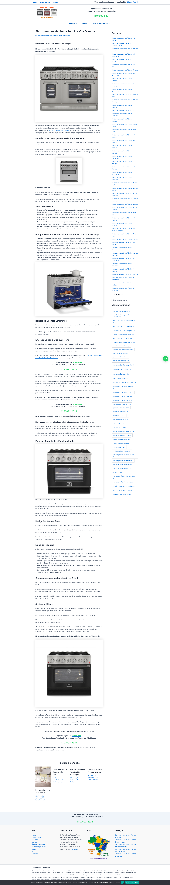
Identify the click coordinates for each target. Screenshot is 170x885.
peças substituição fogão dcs (122, 396)
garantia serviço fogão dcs (120, 357)
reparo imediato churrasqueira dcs (124, 431)
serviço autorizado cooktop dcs (122, 451)
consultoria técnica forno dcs (121, 346)
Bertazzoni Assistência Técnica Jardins (125, 274)
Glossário (35, 854)
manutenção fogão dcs (121, 374)
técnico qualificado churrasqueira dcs (124, 477)
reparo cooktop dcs (119, 415)
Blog (33, 851)
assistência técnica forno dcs (122, 338)
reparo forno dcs (119, 427)
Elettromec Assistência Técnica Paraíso (125, 239)
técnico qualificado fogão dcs (124, 486)
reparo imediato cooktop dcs (122, 435)
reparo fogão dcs (118, 423)
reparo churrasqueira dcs (121, 411)
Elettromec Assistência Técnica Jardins (125, 70)
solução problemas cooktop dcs (123, 461)
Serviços (35, 840)
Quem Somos (36, 837)
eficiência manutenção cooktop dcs (123, 349)
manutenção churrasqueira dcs (124, 365)
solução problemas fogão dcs (122, 464)
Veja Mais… (74, 849)
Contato (34, 849)
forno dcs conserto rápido (120, 353)
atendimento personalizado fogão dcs (124, 342)
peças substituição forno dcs (122, 400)
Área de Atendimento (100, 23)
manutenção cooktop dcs (123, 369)
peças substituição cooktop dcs (123, 392)
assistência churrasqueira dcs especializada (121, 315)
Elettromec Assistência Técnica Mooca (125, 110)
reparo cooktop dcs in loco (120, 419)
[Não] (168, 882)
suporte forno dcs (118, 472)
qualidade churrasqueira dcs (121, 407)
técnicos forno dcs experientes (122, 494)
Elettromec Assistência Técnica (58, 130)
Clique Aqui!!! (132, 2)
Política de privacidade (39, 847)
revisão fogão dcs (119, 447)
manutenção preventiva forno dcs (124, 382)
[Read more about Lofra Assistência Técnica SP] (43, 777)
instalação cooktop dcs (121, 361)
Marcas (84, 23)
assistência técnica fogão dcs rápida (123, 334)
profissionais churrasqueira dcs (122, 404)
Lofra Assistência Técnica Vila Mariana (60, 772)
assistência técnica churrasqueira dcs (124, 321)
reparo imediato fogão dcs (121, 439)
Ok (122, 882)
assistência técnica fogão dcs (124, 331)
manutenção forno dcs (121, 378)
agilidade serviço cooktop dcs (121, 311)
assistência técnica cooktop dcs (123, 326)
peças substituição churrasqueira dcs (123, 387)
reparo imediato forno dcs (121, 443)
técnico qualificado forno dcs (122, 490)
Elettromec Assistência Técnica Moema (125, 204)
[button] (76, 23)
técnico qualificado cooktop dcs (123, 482)
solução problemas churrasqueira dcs (123, 456)
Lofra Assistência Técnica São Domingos (77, 772)
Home (34, 835)
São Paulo (38, 796)
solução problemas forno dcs (122, 468)
